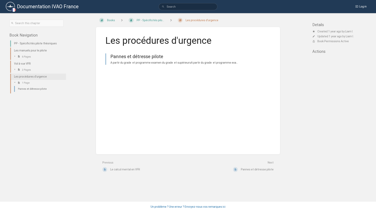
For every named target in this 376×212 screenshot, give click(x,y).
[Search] (163, 6)
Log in (363, 6)
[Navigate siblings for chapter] (170, 20)
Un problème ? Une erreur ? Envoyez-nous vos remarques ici (188, 206)
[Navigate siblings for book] (121, 20)
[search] (188, 6)
